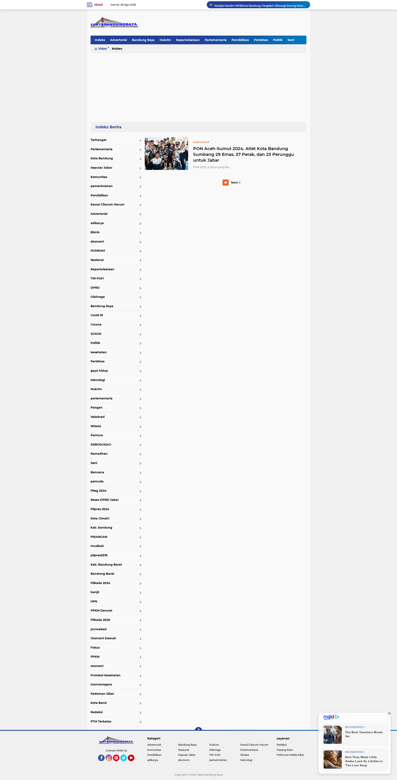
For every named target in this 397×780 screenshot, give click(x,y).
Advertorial (118, 40)
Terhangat (98, 140)
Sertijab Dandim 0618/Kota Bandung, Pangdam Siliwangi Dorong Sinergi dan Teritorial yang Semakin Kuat (260, 4)
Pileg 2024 (98, 491)
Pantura (97, 435)
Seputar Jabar (101, 167)
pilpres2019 (99, 555)
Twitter (125, 763)
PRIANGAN (99, 537)
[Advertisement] (198, 86)
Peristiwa (261, 40)
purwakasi (98, 629)
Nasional (97, 260)
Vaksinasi (98, 417)
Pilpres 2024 (100, 509)
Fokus (95, 647)
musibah (97, 546)
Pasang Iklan (285, 749)
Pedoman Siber (102, 694)
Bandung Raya (143, 40)
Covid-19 (97, 315)
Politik (278, 40)
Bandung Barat (102, 574)
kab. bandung (101, 527)
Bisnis (95, 232)
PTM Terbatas (101, 721)
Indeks (100, 40)
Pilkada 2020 (100, 620)
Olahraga (98, 297)
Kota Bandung (102, 158)
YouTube (134, 763)
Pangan (97, 407)
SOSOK (96, 334)
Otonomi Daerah (103, 638)
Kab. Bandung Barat (106, 564)
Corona (96, 324)
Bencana (97, 472)
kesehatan (99, 352)
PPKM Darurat (101, 610)
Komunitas (99, 177)
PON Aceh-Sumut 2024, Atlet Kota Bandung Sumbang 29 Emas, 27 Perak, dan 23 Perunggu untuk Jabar (243, 154)
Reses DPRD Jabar (105, 500)
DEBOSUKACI (101, 444)
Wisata (96, 426)
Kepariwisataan (188, 40)
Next (235, 182)
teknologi (98, 380)
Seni (291, 40)
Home (98, 5)
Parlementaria (216, 40)
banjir (95, 592)
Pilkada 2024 (100, 583)
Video (102, 48)
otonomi (97, 666)
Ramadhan (99, 454)
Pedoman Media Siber (290, 754)
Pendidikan (240, 40)
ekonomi (97, 241)
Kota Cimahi (100, 518)
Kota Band (99, 703)
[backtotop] (198, 730)
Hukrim (165, 40)
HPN (94, 601)
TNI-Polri (97, 278)
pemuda (97, 481)
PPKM (95, 657)
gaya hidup (99, 371)
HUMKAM (98, 250)
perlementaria (101, 398)
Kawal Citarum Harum (107, 204)
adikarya (97, 223)
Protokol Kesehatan (106, 675)
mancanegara (101, 684)
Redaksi (97, 712)
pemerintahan (102, 186)
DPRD (95, 288)
